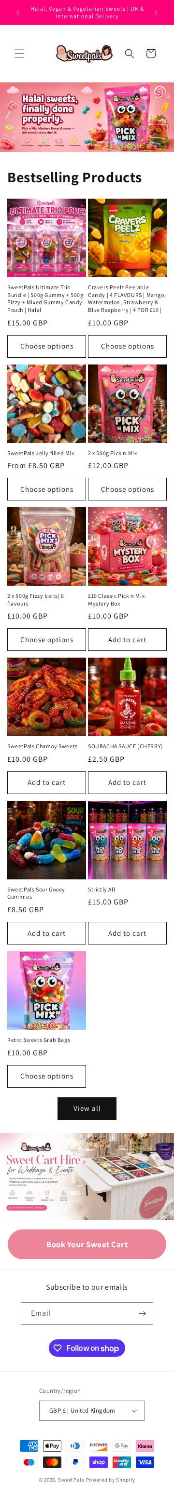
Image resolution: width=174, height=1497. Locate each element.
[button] (19, 53)
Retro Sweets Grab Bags (38, 1039)
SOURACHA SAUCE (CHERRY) (125, 746)
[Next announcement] (156, 12)
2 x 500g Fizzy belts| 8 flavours (35, 599)
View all (87, 1108)
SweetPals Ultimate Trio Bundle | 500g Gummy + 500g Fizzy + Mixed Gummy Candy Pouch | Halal (45, 298)
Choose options (46, 346)
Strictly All (101, 889)
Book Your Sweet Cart (87, 1244)
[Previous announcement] (18, 12)
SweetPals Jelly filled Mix (40, 453)
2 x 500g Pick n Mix (112, 453)
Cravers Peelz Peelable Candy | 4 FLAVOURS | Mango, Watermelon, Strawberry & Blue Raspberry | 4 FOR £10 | (127, 298)
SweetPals (71, 1479)
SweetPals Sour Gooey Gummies (36, 893)
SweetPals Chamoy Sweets (42, 746)
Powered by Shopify (111, 1479)
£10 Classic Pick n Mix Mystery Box (116, 599)
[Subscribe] (142, 1313)
